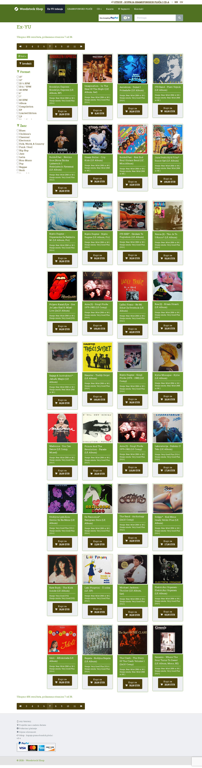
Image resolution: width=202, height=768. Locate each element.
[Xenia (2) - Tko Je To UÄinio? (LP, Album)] (167, 215)
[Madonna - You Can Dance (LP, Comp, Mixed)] (62, 428)
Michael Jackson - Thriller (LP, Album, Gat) (130, 590)
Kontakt (138, 8)
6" (20, 93)
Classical (24, 137)
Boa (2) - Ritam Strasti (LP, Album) (167, 306)
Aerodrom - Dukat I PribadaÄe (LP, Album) (132, 89)
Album (22, 103)
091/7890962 (25, 721)
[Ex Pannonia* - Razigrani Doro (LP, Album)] (97, 498)
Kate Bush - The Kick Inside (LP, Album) (61, 589)
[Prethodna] (20, 46)
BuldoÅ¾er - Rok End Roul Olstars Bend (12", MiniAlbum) (132, 160)
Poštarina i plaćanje (28, 728)
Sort (22, 56)
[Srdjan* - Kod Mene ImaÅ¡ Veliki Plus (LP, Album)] (167, 498)
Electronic (25, 140)
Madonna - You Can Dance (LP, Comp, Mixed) (60, 449)
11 (75, 46)
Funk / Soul (25, 147)
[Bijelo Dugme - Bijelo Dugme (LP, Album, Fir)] (97, 215)
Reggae (23, 166)
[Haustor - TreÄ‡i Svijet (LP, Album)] (97, 357)
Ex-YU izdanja (55, 8)
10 (68, 46)
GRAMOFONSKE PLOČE (79, 8)
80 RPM (23, 99)
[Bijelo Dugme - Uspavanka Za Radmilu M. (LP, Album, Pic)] (62, 215)
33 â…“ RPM (25, 86)
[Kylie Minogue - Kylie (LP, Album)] (167, 356)
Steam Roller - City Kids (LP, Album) (95, 159)
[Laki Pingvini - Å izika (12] (97, 569)
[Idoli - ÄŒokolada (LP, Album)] (62, 639)
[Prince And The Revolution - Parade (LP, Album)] (97, 428)
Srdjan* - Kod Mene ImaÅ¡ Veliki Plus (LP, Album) (166, 520)
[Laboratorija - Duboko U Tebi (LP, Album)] (167, 428)
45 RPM (23, 89)
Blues (22, 130)
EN (181, 2)
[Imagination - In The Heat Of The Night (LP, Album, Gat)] (97, 68)
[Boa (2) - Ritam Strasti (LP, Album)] (167, 286)
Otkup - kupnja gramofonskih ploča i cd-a (35, 736)
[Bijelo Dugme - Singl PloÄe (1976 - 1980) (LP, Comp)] (132, 356)
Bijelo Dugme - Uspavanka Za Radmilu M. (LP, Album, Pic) (62, 236)
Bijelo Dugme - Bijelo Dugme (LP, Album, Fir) (97, 235)
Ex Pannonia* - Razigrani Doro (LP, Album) (95, 520)
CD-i (99, 8)
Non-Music (25, 160)
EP (20, 109)
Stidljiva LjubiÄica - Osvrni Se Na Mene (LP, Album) (62, 520)
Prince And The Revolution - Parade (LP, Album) (95, 449)
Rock (22, 170)
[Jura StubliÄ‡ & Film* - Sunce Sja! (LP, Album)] (167, 139)
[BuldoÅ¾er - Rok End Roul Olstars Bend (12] (132, 139)
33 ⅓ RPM (24, 83)
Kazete (110, 8)
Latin (22, 157)
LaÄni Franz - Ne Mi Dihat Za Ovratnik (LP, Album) (132, 307)
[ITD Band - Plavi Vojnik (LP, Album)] (167, 68)
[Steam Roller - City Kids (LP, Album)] (97, 139)
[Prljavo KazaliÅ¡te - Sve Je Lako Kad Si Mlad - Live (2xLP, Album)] (62, 286)
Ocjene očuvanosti (27, 732)
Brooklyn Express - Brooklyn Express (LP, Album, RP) (61, 89)
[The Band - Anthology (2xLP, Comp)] (132, 498)
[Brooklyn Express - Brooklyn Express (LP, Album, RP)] (62, 68)
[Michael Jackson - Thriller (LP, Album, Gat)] (132, 569)
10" (20, 76)
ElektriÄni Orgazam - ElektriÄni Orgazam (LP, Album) (166, 590)
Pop (21, 163)
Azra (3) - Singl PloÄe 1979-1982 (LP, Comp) (96, 306)
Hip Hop (24, 150)
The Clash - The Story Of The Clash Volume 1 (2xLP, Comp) (132, 661)
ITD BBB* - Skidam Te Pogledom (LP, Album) (132, 235)
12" (20, 79)
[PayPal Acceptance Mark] (36, 746)
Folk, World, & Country (31, 143)
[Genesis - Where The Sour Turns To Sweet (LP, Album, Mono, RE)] (167, 639)
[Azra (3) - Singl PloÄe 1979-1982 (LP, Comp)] (97, 286)
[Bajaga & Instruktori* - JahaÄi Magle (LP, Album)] (62, 357)
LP (20, 116)
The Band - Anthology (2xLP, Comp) (132, 518)
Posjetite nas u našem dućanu (32, 725)
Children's (25, 133)
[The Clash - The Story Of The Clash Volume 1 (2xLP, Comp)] (132, 639)
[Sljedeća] (81, 46)
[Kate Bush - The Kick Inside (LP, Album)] (62, 569)
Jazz (21, 153)
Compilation (26, 106)
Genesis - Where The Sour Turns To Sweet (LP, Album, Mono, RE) (167, 660)
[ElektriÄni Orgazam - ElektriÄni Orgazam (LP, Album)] (167, 569)
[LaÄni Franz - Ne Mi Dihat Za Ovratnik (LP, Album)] (132, 286)
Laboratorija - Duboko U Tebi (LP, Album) (168, 448)
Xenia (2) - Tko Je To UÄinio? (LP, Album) (166, 236)
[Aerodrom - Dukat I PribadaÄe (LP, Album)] (132, 68)
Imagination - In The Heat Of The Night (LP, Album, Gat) (97, 89)
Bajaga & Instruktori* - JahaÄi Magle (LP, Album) (61, 378)
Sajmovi (125, 8)
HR (176, 2)
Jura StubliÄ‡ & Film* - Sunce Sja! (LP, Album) (168, 159)
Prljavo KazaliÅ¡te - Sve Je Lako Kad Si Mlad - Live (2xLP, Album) (62, 307)
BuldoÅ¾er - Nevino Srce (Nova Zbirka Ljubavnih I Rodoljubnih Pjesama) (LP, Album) (61, 163)
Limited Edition (28, 113)
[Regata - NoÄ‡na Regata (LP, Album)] (97, 640)
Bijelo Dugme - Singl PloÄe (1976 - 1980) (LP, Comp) (132, 378)
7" (20, 96)
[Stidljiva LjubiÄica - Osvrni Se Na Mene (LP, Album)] (62, 498)
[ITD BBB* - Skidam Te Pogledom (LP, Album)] (132, 215)
